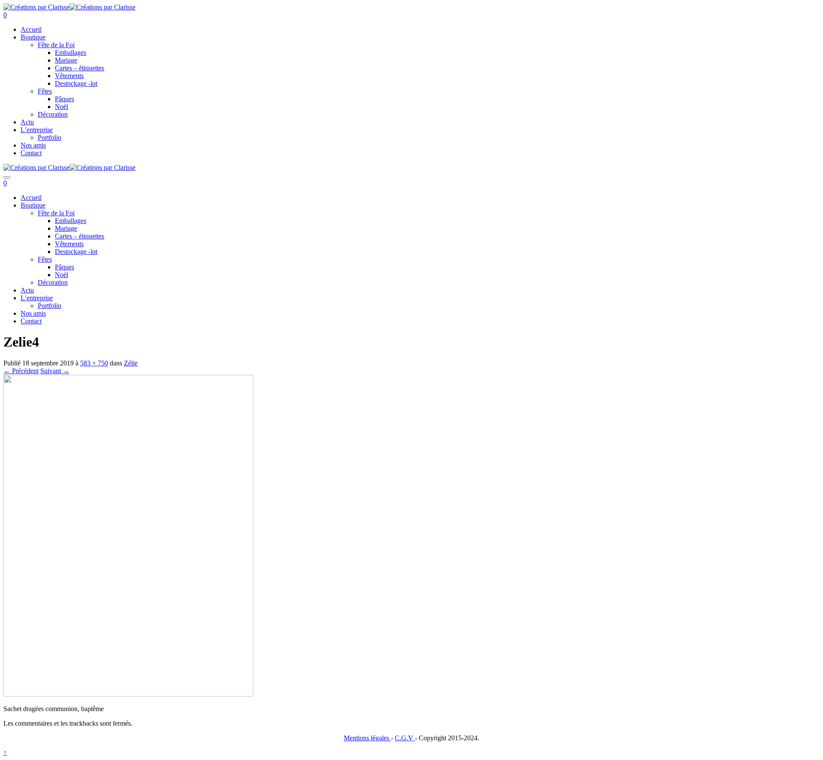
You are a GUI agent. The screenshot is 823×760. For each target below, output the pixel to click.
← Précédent (21, 370)
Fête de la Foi (56, 44)
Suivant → (54, 370)
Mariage (66, 60)
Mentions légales (367, 738)
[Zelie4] (128, 694)
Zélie (131, 363)
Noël (61, 106)
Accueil (31, 29)
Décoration (53, 114)
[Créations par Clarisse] (36, 7)
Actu (27, 122)
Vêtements (69, 75)
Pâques (64, 99)
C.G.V (405, 738)
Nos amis (33, 145)
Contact (31, 153)
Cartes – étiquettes (79, 68)
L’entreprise (37, 129)
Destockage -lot (76, 83)
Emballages (70, 52)
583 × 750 (94, 363)
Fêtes (45, 91)
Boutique (33, 37)
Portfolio (49, 137)
